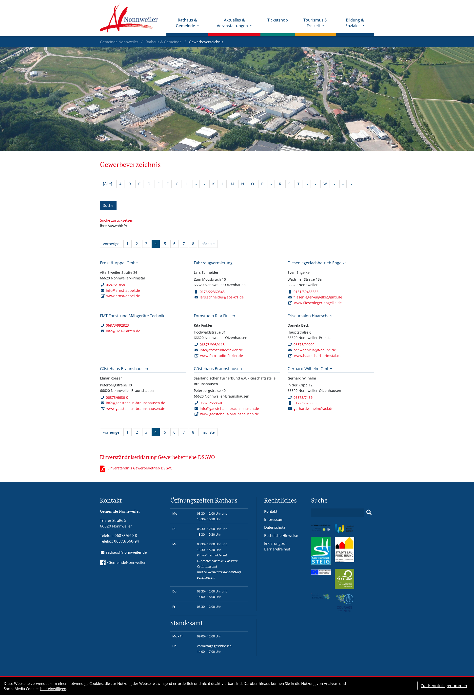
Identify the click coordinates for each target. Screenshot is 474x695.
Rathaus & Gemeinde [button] (186, 22)
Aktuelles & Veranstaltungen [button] (233, 22)
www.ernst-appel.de (123, 296)
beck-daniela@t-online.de (315, 350)
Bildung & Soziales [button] (354, 22)
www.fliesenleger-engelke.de (318, 302)
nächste (208, 243)
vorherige (111, 243)
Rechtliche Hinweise (281, 535)
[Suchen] (369, 512)
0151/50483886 (306, 291)
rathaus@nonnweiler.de (126, 552)
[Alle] (107, 184)
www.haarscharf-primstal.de (317, 355)
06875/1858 (115, 284)
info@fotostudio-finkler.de (221, 350)
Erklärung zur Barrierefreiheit (277, 546)
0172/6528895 (305, 402)
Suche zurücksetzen (116, 220)
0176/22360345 (212, 291)
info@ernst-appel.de (123, 290)
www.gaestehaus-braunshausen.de (135, 408)
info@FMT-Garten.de (123, 331)
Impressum (273, 519)
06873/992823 (117, 325)
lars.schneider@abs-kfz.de (222, 297)
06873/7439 (303, 397)
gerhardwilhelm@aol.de (313, 408)
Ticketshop (277, 20)
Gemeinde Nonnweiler (119, 41)
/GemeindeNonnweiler (126, 562)
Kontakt (270, 511)
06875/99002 (304, 344)
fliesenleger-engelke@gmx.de (318, 297)
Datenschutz (274, 527)
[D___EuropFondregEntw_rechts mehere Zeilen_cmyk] (321, 571)
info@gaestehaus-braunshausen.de (135, 402)
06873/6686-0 (117, 397)
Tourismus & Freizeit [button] (315, 22)
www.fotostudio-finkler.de (221, 355)
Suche (108, 205)
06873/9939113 (212, 344)
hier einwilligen (53, 688)
